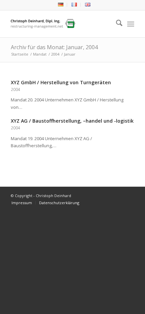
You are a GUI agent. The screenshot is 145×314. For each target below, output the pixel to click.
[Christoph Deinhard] (60, 23)
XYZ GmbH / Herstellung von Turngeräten (61, 82)
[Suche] (115, 23)
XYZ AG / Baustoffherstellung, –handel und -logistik (72, 121)
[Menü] (130, 24)
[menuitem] (61, 5)
